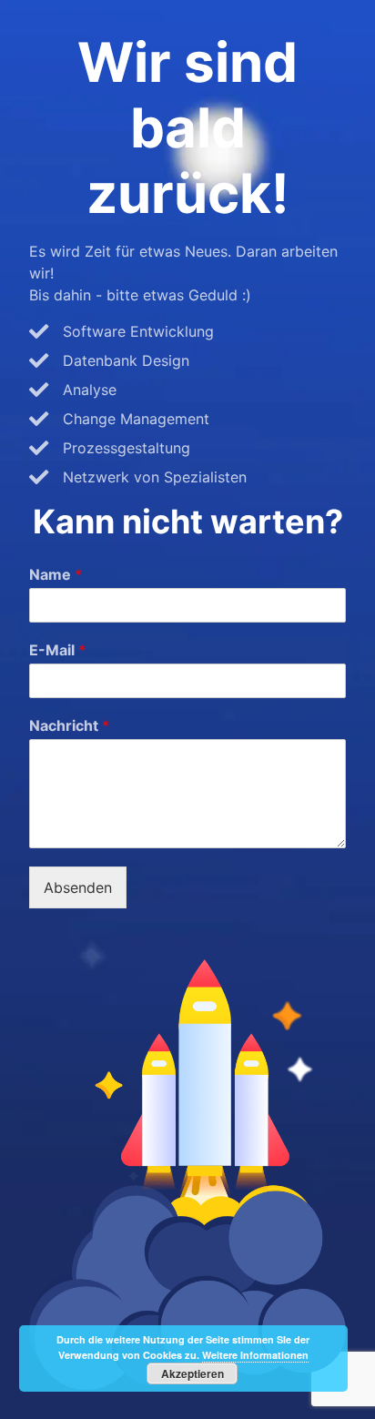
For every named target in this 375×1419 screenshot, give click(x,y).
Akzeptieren (192, 1373)
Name (55, 574)
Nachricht (69, 725)
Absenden (78, 887)
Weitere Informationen (255, 1355)
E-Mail (57, 650)
